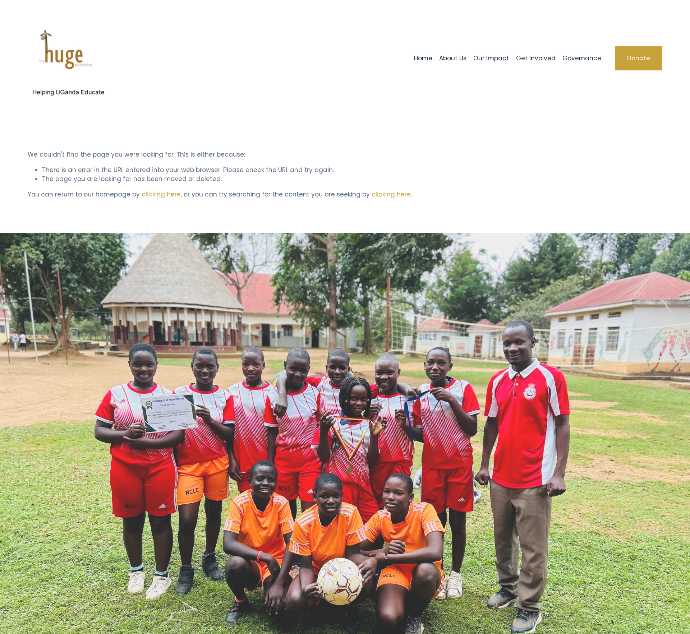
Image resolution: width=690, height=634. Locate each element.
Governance (581, 58)
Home (423, 58)
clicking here (161, 194)
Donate (638, 58)
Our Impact (491, 58)
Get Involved (536, 58)
